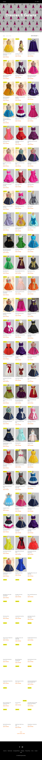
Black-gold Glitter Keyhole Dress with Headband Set (7, 250)
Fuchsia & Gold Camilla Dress (7, 659)
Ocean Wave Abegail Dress (32, 486)
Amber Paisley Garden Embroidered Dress (6, 97)
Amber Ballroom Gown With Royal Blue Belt (7, 595)
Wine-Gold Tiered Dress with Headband (32, 314)
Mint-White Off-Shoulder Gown (32, 637)
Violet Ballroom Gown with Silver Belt (19, 357)
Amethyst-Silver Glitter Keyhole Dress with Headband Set (32, 681)
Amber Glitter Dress (30, 464)
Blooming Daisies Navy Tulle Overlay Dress (19, 530)
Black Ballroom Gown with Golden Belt (31, 335)
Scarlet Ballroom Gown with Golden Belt (19, 142)
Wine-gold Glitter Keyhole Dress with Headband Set (19, 400)
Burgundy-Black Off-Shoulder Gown (19, 552)
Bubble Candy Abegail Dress (19, 118)
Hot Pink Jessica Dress (6, 141)
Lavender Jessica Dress (6, 227)
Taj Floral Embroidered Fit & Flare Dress (19, 508)
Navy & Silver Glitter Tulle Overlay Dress (31, 508)
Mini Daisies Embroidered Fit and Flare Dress (7, 573)
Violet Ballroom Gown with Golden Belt (32, 530)
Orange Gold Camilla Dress (32, 291)
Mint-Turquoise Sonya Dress (32, 227)
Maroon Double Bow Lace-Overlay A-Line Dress (7, 703)
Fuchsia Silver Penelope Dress (19, 206)
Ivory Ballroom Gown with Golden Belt (19, 638)
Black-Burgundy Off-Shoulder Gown (7, 487)
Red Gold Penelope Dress (7, 724)
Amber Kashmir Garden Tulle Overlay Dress (7, 54)
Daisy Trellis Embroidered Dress (7, 421)
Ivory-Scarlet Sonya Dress (19, 378)
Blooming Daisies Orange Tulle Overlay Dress (7, 292)
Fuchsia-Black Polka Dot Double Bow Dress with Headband (32, 703)
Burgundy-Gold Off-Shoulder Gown (32, 400)
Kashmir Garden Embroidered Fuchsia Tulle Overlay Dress (32, 76)
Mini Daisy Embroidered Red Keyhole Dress (32, 552)
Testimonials (10, 750)
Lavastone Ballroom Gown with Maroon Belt (20, 487)
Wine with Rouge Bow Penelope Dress (18, 660)
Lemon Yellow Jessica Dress (7, 551)
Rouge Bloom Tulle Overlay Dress (7, 163)
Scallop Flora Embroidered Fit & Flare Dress (7, 206)
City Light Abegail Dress (6, 529)
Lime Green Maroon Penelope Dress (7, 400)
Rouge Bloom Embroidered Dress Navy (7, 314)
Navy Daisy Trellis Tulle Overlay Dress (19, 163)
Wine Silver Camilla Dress (19, 75)
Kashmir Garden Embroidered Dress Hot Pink (32, 357)
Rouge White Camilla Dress (32, 421)
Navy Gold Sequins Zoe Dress (32, 659)
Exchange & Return (16, 750)
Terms (32, 750)
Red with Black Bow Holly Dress (7, 356)
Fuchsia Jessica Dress (31, 184)
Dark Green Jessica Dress (19, 249)
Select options (18, 56)
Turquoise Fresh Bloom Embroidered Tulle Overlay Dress (7, 119)
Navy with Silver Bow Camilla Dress (19, 422)
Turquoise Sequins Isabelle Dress (7, 637)
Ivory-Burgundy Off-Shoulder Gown (7, 379)
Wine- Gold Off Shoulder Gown (32, 594)
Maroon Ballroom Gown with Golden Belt (7, 465)
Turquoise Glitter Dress (31, 249)
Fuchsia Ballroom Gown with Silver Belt (7, 185)
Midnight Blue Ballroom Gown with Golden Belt (7, 443)
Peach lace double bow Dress (19, 291)
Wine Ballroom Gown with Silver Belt (32, 142)
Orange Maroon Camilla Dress (32, 724)
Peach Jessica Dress (6, 616)
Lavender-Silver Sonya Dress (19, 616)
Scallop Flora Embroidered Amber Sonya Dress (19, 228)
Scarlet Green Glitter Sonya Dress (19, 725)
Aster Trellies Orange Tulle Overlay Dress (31, 616)
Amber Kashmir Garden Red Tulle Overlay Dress (7, 76)
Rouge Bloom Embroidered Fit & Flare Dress (20, 97)
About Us (5, 750)
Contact (36, 750)
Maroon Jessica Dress (18, 184)
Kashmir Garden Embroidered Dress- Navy (32, 163)
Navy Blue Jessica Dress (18, 594)
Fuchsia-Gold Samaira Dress (19, 313)
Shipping (22, 750)
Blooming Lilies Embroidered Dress (32, 379)
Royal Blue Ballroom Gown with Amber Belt (32, 573)
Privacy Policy (27, 750)
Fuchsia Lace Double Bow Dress (32, 118)
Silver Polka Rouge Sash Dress (19, 464)
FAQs (21, 752)
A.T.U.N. (4, 1)
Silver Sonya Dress (30, 206)
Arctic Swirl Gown (18, 702)
